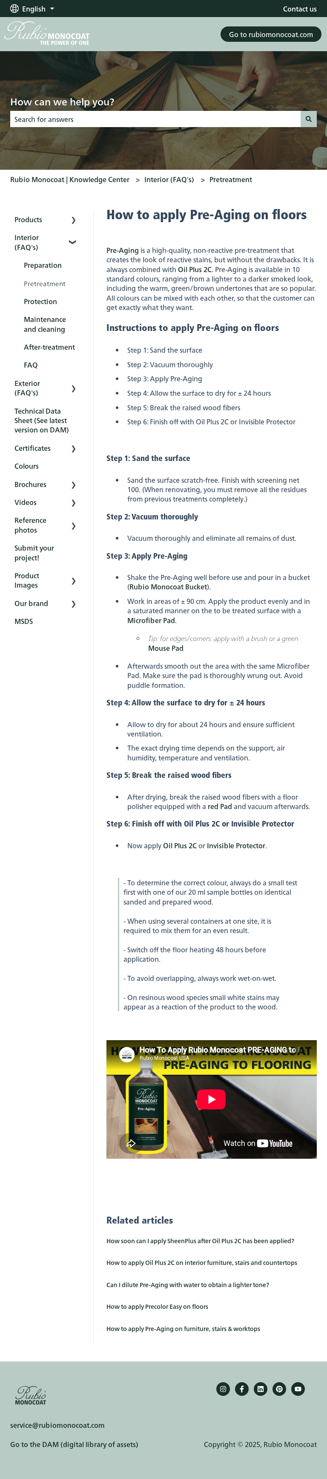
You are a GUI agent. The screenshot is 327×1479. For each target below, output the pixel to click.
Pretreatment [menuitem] (45, 283)
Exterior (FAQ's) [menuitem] (27, 387)
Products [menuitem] (28, 219)
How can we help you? (62, 101)
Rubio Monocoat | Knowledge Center (69, 179)
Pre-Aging (122, 250)
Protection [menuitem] (40, 301)
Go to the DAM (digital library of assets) (74, 1444)
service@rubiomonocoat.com (57, 1425)
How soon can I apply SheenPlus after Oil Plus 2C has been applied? (200, 1240)
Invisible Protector (236, 845)
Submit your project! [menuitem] (34, 552)
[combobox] (155, 119)
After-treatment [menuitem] (49, 346)
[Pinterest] (279, 1389)
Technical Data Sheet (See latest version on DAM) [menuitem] (41, 420)
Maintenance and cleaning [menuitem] (45, 323)
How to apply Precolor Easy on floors (157, 1306)
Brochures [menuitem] (30, 484)
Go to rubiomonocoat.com (271, 34)
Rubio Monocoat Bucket (168, 586)
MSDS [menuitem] (23, 621)
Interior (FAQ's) (169, 179)
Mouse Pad (166, 647)
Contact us (300, 8)
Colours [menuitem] (26, 465)
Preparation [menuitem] (43, 265)
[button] (73, 220)
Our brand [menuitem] (31, 603)
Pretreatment (230, 179)
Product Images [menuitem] (26, 580)
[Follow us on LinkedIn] (260, 1389)
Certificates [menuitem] (32, 447)
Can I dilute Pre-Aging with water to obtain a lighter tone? (187, 1284)
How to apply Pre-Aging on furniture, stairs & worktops (183, 1328)
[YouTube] (298, 1389)
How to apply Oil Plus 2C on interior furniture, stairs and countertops (201, 1262)
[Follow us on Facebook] (242, 1389)
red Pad (220, 806)
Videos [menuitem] (25, 502)
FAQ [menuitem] (31, 364)
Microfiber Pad (151, 620)
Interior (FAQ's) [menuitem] (26, 241)
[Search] (309, 119)
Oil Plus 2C (195, 269)
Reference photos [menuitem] (30, 524)
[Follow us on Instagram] (223, 1389)
